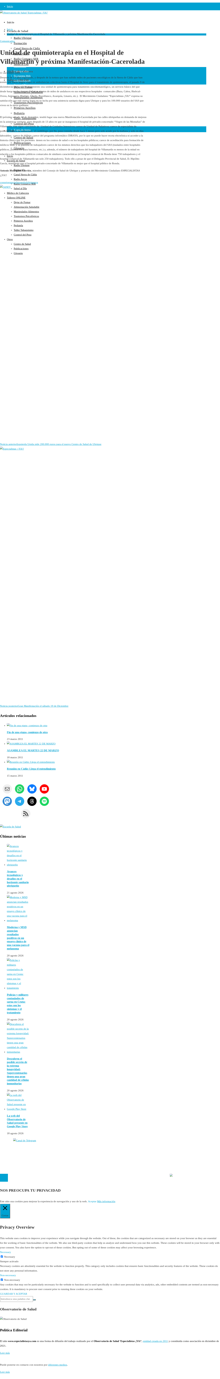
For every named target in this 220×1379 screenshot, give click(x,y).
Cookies (4, 1161)
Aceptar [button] (92, 1201)
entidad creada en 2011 (155, 1341)
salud (24, 182)
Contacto (5, 1152)
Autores (4, 1147)
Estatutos (184, 1168)
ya (36, 182)
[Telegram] (2, 1376)
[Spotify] (0, 1376)
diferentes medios (57, 1364)
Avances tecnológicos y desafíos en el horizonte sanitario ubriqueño (18, 878)
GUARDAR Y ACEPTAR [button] (13, 1293)
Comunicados (7, 41)
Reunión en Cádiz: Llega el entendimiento (31, 768)
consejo (4, 182)
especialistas (14, 182)
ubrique (31, 182)
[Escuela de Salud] (10, 826)
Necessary (9, 1256)
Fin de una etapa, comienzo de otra (27, 732)
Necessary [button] (5, 1252)
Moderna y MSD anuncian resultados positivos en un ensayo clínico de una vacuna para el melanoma (18, 938)
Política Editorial (9, 1157)
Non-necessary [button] (8, 1275)
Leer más (5, 1353)
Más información (106, 1201)
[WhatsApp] (1, 1376)
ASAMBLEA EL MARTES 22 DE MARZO (33, 750)
